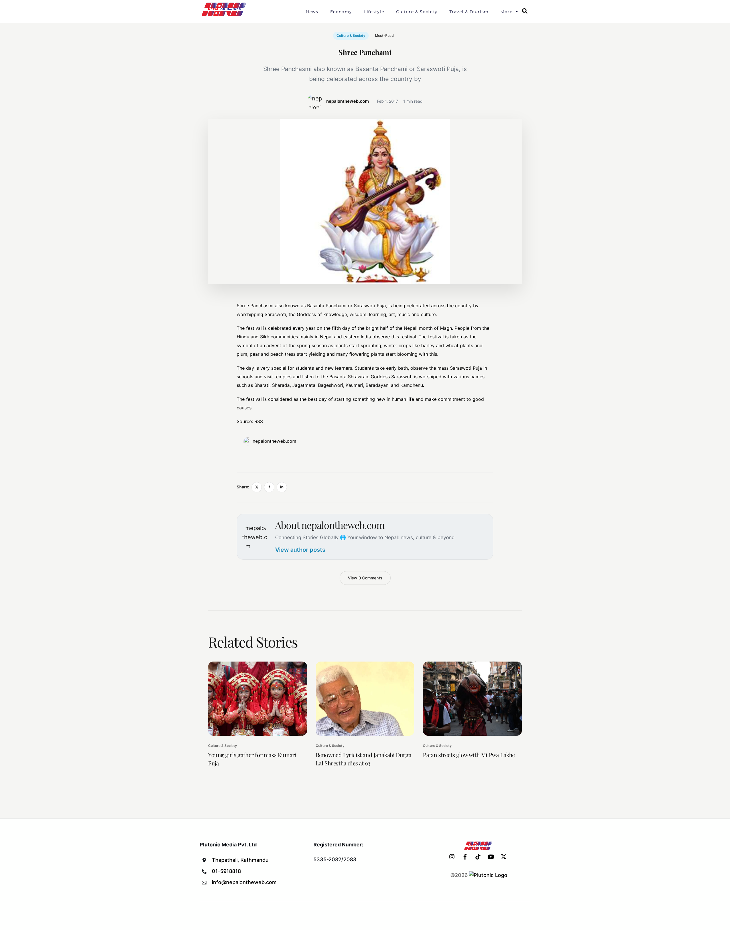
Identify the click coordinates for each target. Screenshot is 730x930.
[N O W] (225, 15)
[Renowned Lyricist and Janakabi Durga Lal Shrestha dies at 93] (365, 699)
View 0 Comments (365, 577)
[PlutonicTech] (488, 875)
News (312, 11)
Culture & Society (416, 11)
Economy (341, 11)
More (506, 11)
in (281, 487)
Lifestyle (374, 11)
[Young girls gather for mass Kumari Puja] (257, 699)
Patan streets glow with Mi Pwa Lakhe (469, 755)
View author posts (300, 549)
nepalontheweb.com (274, 441)
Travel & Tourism (468, 11)
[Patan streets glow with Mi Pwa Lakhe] (472, 699)
